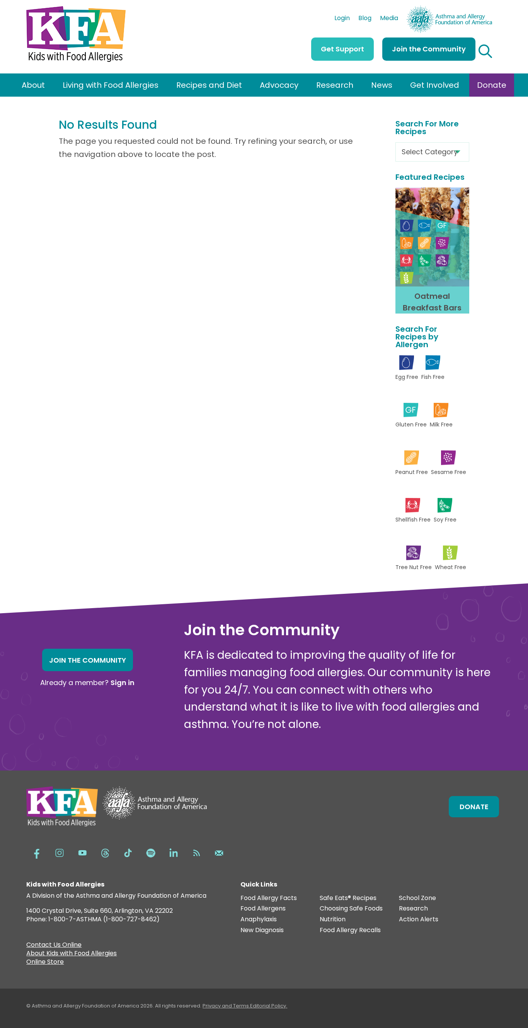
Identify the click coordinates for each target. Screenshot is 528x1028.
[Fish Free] (424, 225)
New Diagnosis (262, 930)
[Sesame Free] (442, 243)
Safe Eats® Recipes (348, 898)
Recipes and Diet (209, 85)
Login (342, 18)
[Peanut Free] (424, 243)
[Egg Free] (407, 225)
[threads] (105, 852)
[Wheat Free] (407, 278)
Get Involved (434, 85)
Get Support (342, 49)
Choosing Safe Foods (351, 909)
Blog (364, 18)
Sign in (123, 682)
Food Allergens (263, 909)
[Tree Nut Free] (442, 260)
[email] (219, 852)
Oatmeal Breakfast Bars (432, 302)
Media (389, 18)
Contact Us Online (54, 945)
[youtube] (82, 852)
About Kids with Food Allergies (71, 954)
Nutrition (333, 919)
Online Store (45, 962)
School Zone (417, 898)
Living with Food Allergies (110, 85)
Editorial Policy (268, 1005)
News (381, 85)
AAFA (484, 9)
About (33, 85)
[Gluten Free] (442, 225)
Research (334, 85)
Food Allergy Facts (268, 898)
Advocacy (279, 85)
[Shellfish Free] (407, 260)
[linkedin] (173, 852)
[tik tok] (128, 852)
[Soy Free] (424, 260)
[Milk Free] (407, 243)
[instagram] (59, 852)
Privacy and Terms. (226, 1005)
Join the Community (429, 49)
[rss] (196, 852)
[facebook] (36, 852)
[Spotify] (150, 852)
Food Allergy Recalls (350, 930)
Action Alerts (418, 919)
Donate (491, 85)
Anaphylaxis (258, 919)
